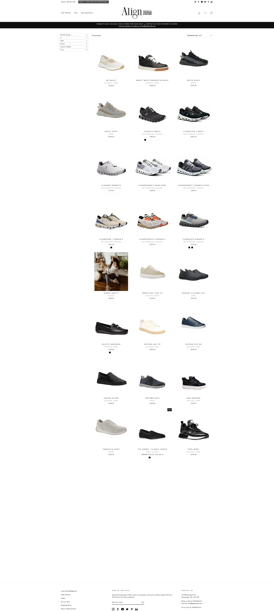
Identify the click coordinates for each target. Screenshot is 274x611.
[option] (137, 25)
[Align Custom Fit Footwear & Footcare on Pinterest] (131, 609)
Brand (62, 44)
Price (62, 50)
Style (62, 41)
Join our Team (65, 602)
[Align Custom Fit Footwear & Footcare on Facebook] (118, 609)
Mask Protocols (66, 595)
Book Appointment (87, 13)
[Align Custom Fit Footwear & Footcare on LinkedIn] (136, 609)
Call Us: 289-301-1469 (68, 2)
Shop (76, 13)
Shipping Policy (66, 605)
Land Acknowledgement (69, 591)
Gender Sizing (65, 35)
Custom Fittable (65, 47)
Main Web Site (66, 13)
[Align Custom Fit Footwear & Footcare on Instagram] (113, 609)
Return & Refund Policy (68, 609)
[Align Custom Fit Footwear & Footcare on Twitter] (127, 609)
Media (63, 598)
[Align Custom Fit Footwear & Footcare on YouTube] (122, 609)
